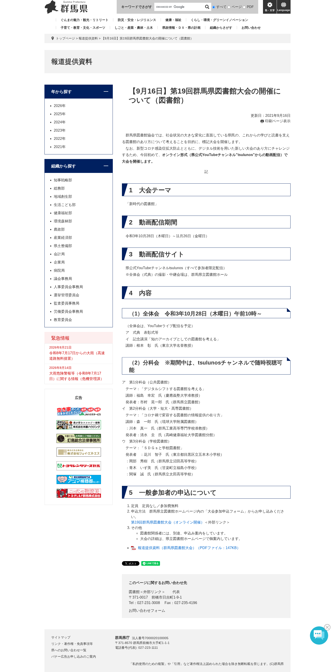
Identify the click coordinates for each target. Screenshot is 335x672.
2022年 (60, 139)
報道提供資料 (88, 38)
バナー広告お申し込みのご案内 (73, 656)
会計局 (59, 254)
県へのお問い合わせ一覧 (68, 650)
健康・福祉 (173, 19)
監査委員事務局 (66, 303)
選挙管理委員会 (66, 295)
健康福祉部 (63, 213)
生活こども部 (65, 205)
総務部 (59, 188)
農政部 (59, 229)
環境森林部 (63, 221)
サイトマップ (60, 637)
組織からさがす (221, 27)
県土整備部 (63, 246)
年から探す (61, 91)
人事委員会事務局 (68, 287)
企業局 (59, 262)
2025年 (60, 114)
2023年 (60, 130)
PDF (250, 7)
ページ (237, 7)
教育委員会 (63, 320)
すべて (221, 7)
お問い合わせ (251, 27)
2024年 (60, 122)
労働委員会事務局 (68, 311)
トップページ (65, 38)
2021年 (60, 147)
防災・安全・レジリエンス (137, 19)
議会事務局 (63, 279)
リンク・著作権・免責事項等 (72, 644)
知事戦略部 (63, 180)
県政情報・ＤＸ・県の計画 (181, 27)
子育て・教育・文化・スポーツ (83, 27)
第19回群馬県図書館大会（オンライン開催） (167, 522)
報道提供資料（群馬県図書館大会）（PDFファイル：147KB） (189, 548)
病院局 (59, 270)
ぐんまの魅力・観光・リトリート (84, 19)
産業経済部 (63, 238)
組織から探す (63, 166)
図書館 (134, 592)
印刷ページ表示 (278, 121)
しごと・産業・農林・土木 (134, 27)
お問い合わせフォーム (147, 610)
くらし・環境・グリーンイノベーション (219, 19)
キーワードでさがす (136, 7)
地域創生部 (63, 196)
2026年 (60, 106)
